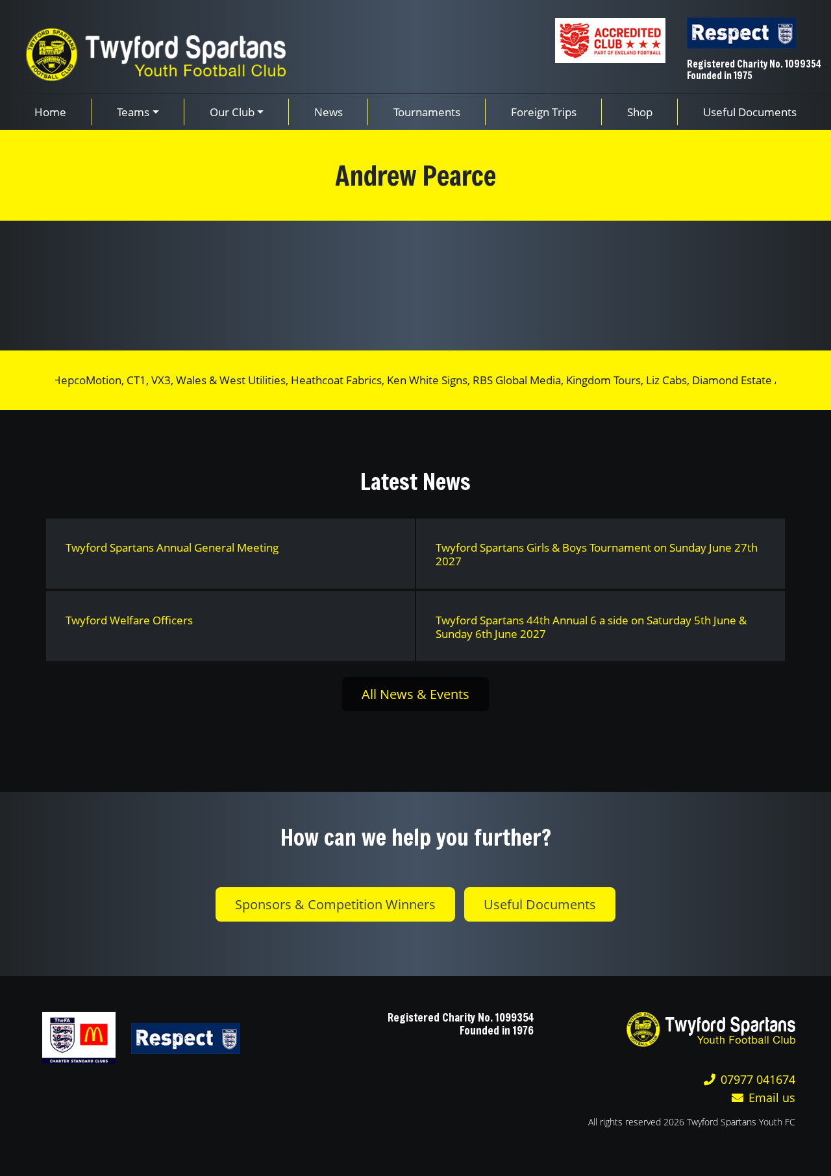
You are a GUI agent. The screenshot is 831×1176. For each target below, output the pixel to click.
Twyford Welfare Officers (129, 620)
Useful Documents (540, 904)
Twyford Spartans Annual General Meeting (172, 547)
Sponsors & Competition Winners (335, 904)
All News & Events (415, 694)
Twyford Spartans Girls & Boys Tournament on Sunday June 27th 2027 (597, 554)
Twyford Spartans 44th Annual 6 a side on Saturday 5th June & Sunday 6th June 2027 (591, 627)
